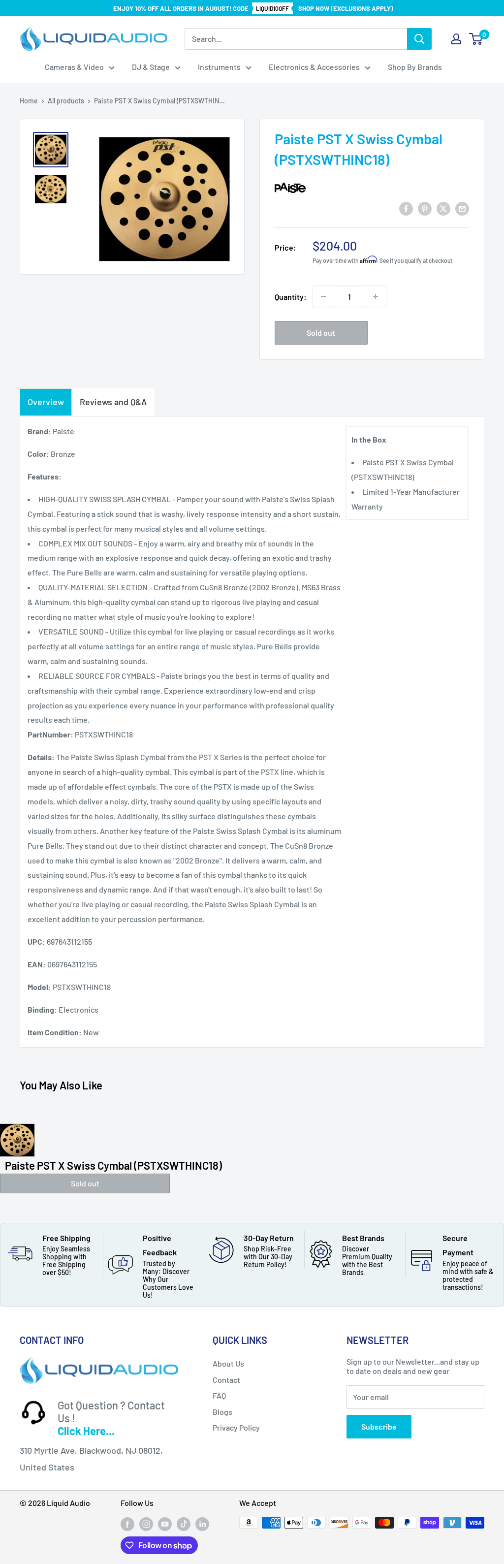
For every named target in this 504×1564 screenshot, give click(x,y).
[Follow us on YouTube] (165, 1524)
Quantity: (291, 296)
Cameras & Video (74, 66)
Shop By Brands (415, 66)
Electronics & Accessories (314, 66)
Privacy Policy (236, 1427)
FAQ (219, 1395)
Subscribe (379, 1426)
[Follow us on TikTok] (183, 1524)
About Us (228, 1363)
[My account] (456, 38)
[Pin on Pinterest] (425, 208)
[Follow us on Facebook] (127, 1524)
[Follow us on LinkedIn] (202, 1524)
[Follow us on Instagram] (146, 1524)
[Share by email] (462, 208)
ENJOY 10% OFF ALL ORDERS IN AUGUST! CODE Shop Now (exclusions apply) (253, 8)
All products (66, 100)
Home (29, 100)
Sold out (321, 332)
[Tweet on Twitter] (443, 208)
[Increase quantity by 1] (375, 296)
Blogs (222, 1411)
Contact (226, 1379)
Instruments (219, 66)
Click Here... (86, 1430)
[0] (476, 39)
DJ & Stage (151, 66)
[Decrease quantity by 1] (323, 296)
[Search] (419, 39)
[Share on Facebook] (406, 208)
